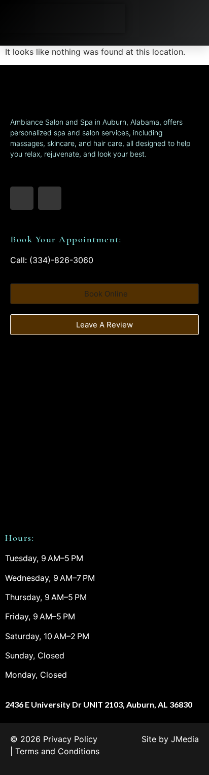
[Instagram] (49, 198)
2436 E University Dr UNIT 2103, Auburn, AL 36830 (98, 704)
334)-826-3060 (62, 260)
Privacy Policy (70, 739)
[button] (193, 18)
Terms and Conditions (57, 751)
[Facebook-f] (21, 198)
